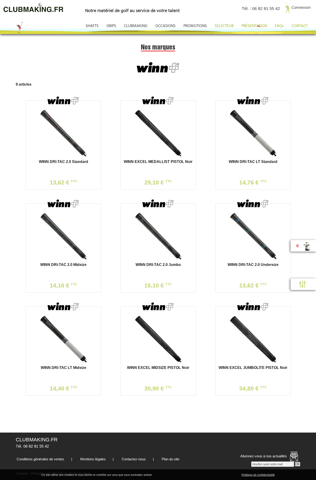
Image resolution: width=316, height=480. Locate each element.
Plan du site (170, 459)
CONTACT (299, 26)
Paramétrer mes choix (224, 475)
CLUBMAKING (135, 26)
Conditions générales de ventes (40, 459)
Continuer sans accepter (190, 475)
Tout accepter (163, 475)
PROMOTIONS (195, 26)
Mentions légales (92, 459)
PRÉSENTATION (254, 26)
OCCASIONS (165, 26)
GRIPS (111, 26)
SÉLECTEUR (224, 26)
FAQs (279, 26)
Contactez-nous (133, 459)
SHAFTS (92, 26)
